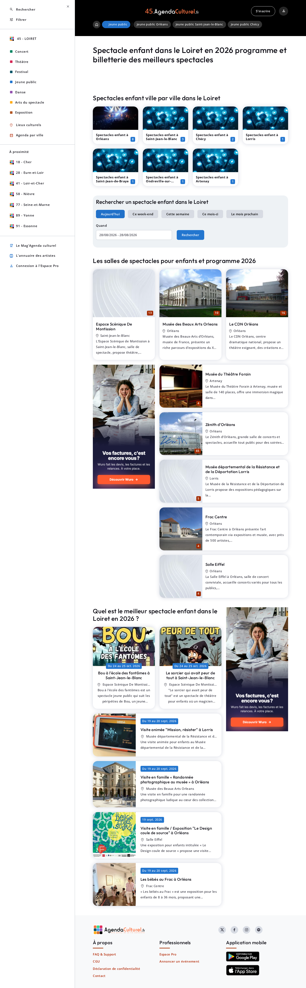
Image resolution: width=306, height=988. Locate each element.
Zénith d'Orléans (220, 424)
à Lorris (177, 729)
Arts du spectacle (29, 102)
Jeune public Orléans (152, 24)
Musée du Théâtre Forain (228, 374)
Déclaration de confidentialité (116, 969)
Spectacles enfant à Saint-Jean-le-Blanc (162, 137)
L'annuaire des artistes (32, 255)
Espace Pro (167, 954)
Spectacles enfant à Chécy (212, 137)
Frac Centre (216, 516)
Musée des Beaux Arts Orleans (190, 324)
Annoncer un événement (179, 961)
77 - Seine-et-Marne (33, 205)
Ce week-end (143, 214)
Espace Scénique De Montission (114, 326)
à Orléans (175, 779)
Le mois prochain (244, 214)
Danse (20, 92)
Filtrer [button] (17, 19)
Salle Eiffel (215, 564)
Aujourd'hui (110, 214)
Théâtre (22, 62)
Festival (21, 72)
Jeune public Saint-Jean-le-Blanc (199, 24)
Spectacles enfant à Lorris (262, 137)
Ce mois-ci (210, 214)
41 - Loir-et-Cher (30, 183)
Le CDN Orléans (243, 324)
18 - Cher (24, 162)
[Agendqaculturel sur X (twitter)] (222, 930)
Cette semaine (177, 214)
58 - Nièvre (25, 194)
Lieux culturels (25, 125)
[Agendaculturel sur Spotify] (258, 930)
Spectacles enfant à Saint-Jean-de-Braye (112, 179)
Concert (22, 51)
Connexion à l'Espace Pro (34, 266)
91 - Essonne (26, 226)
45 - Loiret (26, 38)
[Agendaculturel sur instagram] (246, 930)
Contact (99, 976)
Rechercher (190, 235)
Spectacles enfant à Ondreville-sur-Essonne (162, 181)
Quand (101, 225)
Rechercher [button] (22, 9)
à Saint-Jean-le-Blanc (124, 675)
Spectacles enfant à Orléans (112, 137)
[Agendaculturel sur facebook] (234, 930)
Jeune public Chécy (245, 24)
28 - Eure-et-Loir (30, 172)
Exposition (24, 112)
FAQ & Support (104, 954)
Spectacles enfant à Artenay (212, 179)
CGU (96, 961)
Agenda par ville (26, 135)
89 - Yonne (25, 215)
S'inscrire (263, 11)
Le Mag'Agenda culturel (32, 245)
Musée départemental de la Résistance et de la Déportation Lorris (242, 469)
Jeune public (25, 82)
